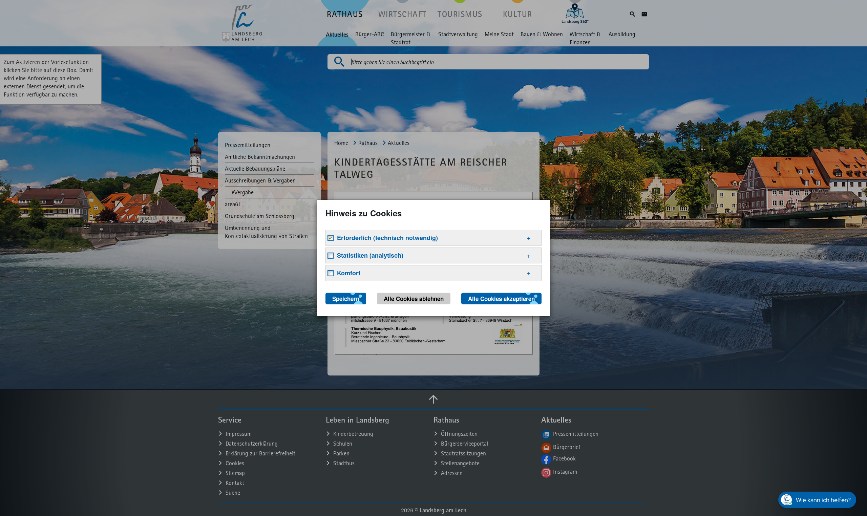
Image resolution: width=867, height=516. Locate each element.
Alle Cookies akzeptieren (501, 299)
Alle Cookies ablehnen (414, 299)
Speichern (345, 299)
